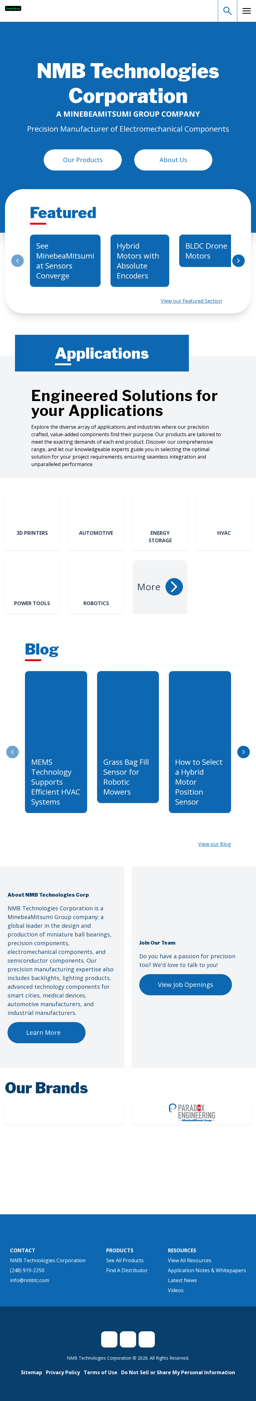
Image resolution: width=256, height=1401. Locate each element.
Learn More (43, 1032)
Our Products (83, 160)
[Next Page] (238, 261)
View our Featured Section (191, 300)
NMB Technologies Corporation (48, 1260)
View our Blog (214, 844)
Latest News (182, 1280)
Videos (176, 1290)
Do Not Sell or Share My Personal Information (178, 1372)
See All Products (125, 1260)
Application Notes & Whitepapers (207, 1270)
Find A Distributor (127, 1270)
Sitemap (31, 1372)
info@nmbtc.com (29, 1280)
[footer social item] (109, 1339)
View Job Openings (185, 984)
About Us (173, 160)
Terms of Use (100, 1372)
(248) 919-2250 (27, 1270)
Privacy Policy (63, 1372)
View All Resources (189, 1260)
